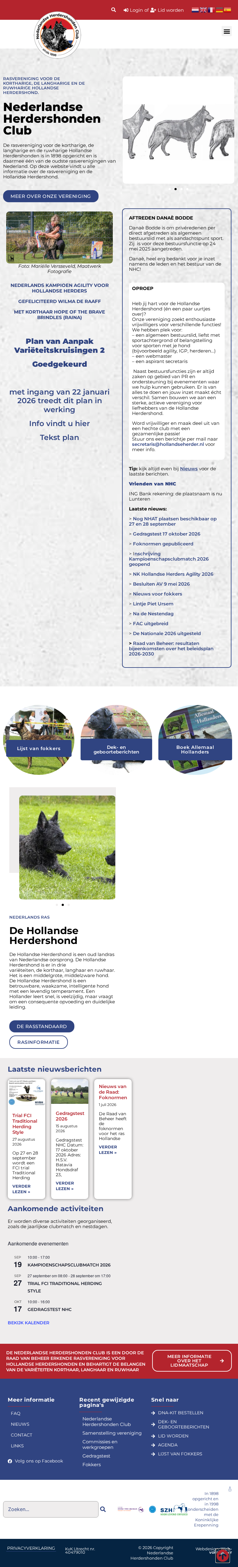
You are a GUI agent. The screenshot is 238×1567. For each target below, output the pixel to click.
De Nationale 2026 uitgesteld (167, 633)
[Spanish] (228, 9)
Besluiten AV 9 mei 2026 (161, 584)
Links (17, 1446)
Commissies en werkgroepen (99, 1444)
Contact (21, 1435)
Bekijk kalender (28, 1323)
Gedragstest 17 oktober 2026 (166, 534)
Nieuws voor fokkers (157, 594)
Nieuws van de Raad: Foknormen (113, 1091)
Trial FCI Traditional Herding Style (24, 1123)
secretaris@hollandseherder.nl (168, 444)
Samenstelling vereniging (112, 1433)
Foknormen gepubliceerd (163, 544)
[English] (204, 9)
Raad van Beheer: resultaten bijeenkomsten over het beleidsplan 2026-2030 (171, 648)
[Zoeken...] (113, 10)
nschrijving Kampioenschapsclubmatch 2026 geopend (169, 559)
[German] (220, 9)
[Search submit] (103, 1509)
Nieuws (20, 1424)
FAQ (15, 1413)
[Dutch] (196, 9)
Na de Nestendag (153, 614)
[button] (227, 31)
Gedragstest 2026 (70, 1116)
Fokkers (91, 1464)
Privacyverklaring (31, 1548)
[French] (212, 9)
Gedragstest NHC (50, 1309)
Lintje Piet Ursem (153, 604)
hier (82, 423)
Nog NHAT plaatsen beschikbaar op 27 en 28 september (173, 521)
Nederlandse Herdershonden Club (106, 1421)
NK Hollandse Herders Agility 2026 (173, 574)
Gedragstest (96, 1456)
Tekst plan (59, 437)
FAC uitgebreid (150, 623)
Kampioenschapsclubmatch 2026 (69, 1265)
